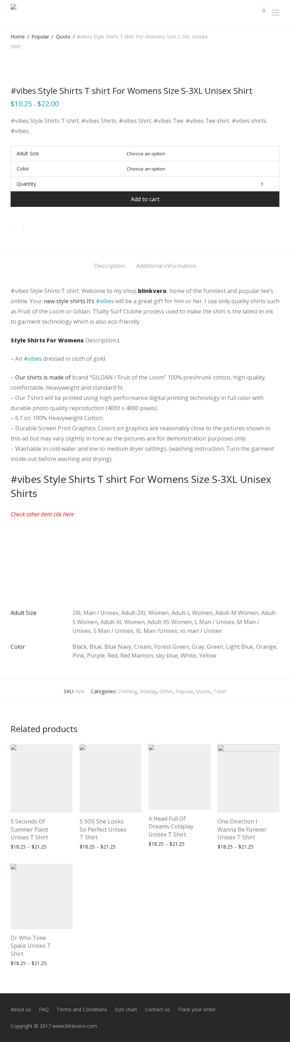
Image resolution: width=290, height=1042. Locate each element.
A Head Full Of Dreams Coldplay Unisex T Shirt (171, 826)
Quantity (26, 183)
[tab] (109, 266)
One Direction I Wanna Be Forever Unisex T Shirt (242, 829)
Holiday (148, 691)
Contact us (157, 1009)
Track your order (197, 1009)
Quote (63, 36)
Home (18, 36)
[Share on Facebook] (30, 229)
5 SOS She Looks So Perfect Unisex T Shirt (103, 829)
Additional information (166, 266)
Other (166, 691)
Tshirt (219, 691)
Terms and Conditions (82, 1009)
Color (23, 168)
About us (21, 1009)
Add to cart (145, 199)
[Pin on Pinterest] (51, 229)
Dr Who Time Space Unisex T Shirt (31, 946)
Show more (56, 846)
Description (109, 266)
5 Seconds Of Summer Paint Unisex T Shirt (29, 829)
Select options (23, 846)
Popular (40, 36)
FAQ (44, 1009)
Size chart (126, 1009)
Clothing (127, 691)
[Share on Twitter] (41, 229)
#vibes (105, 301)
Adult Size (28, 153)
